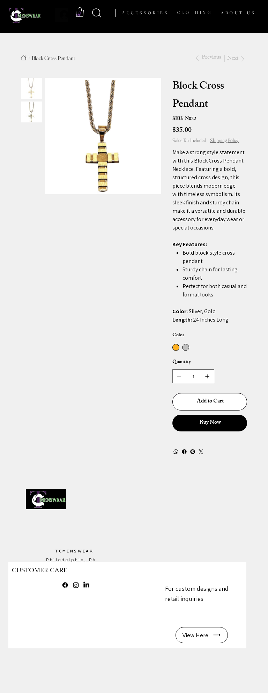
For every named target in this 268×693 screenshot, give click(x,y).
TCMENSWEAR (74, 551)
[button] (80, 12)
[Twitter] (201, 451)
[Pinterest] (192, 451)
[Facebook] (184, 451)
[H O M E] (24, 57)
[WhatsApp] (175, 451)
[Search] (97, 12)
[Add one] (207, 376)
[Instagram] (76, 585)
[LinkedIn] (86, 585)
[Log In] (61, 14)
